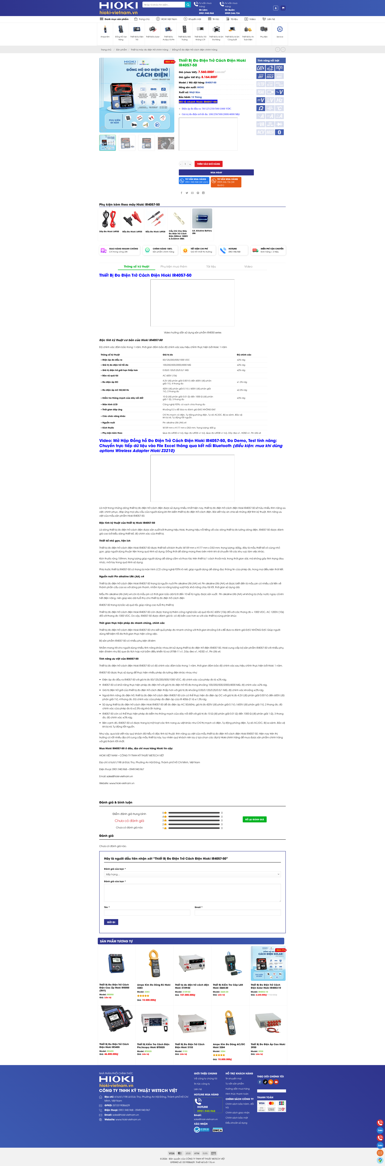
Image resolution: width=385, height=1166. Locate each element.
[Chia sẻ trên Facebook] (181, 192)
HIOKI (200, 87)
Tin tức (216, 18)
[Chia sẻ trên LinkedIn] (203, 192)
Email (199, 907)
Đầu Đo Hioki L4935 (132, 231)
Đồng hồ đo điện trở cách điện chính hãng (194, 49)
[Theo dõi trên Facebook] (259, 1081)
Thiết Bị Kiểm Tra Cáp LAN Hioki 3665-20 (228, 986)
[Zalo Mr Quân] (380, 1145)
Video (252, 18)
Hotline (202, 1106)
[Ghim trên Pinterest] (197, 192)
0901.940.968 (234, 251)
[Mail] (380, 1152)
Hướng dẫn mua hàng (238, 1088)
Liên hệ (271, 18)
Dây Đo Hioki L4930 (109, 231)
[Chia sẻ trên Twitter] (187, 192)
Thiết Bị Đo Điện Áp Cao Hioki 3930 (268, 1046)
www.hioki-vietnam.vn (128, 1119)
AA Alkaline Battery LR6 (202, 231)
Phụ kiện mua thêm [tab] (174, 266)
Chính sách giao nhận (237, 1112)
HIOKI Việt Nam (169, 18)
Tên (107, 907)
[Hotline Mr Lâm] (380, 1122)
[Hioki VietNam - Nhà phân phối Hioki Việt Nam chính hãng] (118, 8)
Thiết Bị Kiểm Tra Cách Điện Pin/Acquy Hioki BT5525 (153, 1046)
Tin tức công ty (202, 1083)
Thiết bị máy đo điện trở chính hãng (149, 49)
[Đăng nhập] (275, 8)
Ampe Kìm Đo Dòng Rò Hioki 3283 (153, 986)
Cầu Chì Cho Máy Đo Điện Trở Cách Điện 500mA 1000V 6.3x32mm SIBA (178, 235)
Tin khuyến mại (233, 1078)
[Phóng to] (103, 129)
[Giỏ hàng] (283, 8)
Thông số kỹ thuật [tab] (136, 266)
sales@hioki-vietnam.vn (120, 776)
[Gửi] (188, 5)
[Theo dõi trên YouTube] (276, 1081)
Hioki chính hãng (230, 737)
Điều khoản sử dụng (236, 1122)
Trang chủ (144, 18)
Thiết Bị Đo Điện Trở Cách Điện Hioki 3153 (189, 1046)
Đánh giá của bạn (115, 868)
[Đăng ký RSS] (270, 1081)
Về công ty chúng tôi (205, 1078)
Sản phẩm (121, 49)
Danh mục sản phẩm (117, 19)
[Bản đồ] (380, 1160)
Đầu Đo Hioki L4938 (155, 231)
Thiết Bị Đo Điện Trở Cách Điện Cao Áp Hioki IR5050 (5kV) (114, 987)
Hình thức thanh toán (237, 1093)
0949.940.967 (142, 1109)
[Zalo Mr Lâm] (380, 1130)
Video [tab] (248, 266)
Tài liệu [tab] (211, 266)
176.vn (211, 1162)
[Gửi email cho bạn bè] (192, 192)
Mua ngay (216, 172)
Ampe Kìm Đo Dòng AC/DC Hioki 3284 (229, 1046)
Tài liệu (234, 18)
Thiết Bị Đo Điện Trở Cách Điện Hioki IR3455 (114, 1045)
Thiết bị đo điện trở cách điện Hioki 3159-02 (192, 986)
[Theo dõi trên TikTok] (265, 1081)
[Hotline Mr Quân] (380, 1137)
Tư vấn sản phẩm (235, 1083)
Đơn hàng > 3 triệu (270, 251)
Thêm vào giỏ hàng (208, 163)
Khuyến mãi (195, 18)
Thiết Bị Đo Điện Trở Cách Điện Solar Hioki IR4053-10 (266, 986)
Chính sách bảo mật (237, 1117)
